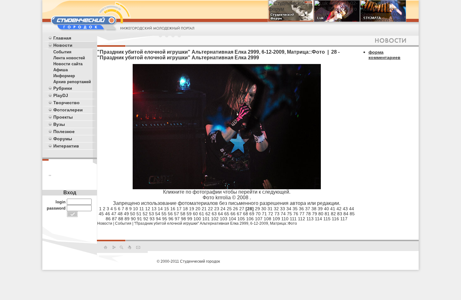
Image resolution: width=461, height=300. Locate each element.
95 (164, 218)
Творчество (66, 102)
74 (283, 213)
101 (206, 218)
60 (195, 213)
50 (132, 213)
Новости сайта (67, 64)
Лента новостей (69, 58)
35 (295, 208)
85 (352, 213)
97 (177, 218)
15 (166, 208)
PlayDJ (60, 95)
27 (241, 208)
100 (197, 218)
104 (232, 218)
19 (191, 208)
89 (127, 218)
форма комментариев (384, 55)
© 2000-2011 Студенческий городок (188, 261)
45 (101, 213)
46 (107, 213)
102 (215, 218)
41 (332, 208)
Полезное (64, 131)
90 (133, 218)
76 (295, 213)
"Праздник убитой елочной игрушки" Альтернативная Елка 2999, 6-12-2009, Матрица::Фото (215, 223)
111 (293, 218)
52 (145, 213)
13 (153, 208)
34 (288, 208)
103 (223, 218)
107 (258, 218)
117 (343, 218)
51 (138, 213)
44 (351, 208)
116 (335, 218)
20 (197, 208)
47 (113, 213)
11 (141, 208)
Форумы (62, 138)
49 (126, 213)
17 (179, 208)
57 (176, 213)
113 (310, 218)
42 (339, 208)
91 (139, 218)
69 (251, 213)
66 (233, 213)
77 (302, 213)
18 (185, 208)
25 (229, 208)
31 (270, 208)
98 (183, 218)
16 (172, 208)
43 (345, 208)
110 (285, 218)
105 (241, 218)
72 (270, 213)
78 (308, 213)
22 (210, 208)
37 (307, 208)
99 (189, 218)
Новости (62, 45)
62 (207, 213)
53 (151, 213)
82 (333, 213)
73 (276, 213)
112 (301, 218)
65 (226, 213)
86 (108, 218)
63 (214, 213)
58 (182, 213)
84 (345, 213)
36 (301, 208)
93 (152, 218)
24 (222, 208)
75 (289, 213)
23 (216, 208)
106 (250, 218)
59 (189, 213)
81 (327, 213)
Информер (64, 75)
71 (264, 213)
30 (263, 208)
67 (239, 213)
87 (114, 218)
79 (314, 213)
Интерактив (66, 145)
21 (204, 208)
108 (267, 218)
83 (339, 213)
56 (170, 213)
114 (318, 218)
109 (276, 218)
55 (164, 213)
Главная (62, 37)
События (62, 52)
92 (145, 218)
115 (327, 218)
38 (313, 208)
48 (120, 213)
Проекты (63, 117)
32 (276, 208)
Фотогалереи (68, 109)
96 (170, 218)
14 (160, 208)
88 (120, 218)
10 (135, 208)
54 (157, 213)
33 (282, 208)
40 (326, 208)
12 (147, 208)
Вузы (59, 124)
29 (257, 208)
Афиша (60, 69)
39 (320, 208)
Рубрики (62, 88)
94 (158, 218)
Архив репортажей (72, 81)
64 (220, 213)
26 (235, 208)
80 (320, 213)
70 (258, 213)
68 (245, 213)
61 (201, 213)
